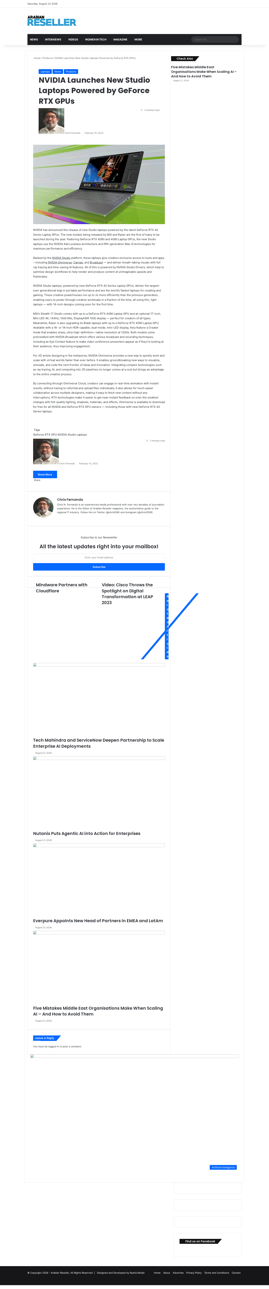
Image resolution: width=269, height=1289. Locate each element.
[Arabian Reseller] (54, 21)
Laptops (45, 71)
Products (48, 58)
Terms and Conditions (216, 1272)
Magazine (120, 39)
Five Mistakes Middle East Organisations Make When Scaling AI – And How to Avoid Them (204, 71)
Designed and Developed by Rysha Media (120, 1272)
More (138, 39)
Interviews (53, 39)
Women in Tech (95, 39)
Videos (73, 39)
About (166, 1272)
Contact (236, 1272)
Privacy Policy (194, 1272)
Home (37, 58)
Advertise (178, 1272)
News (34, 39)
